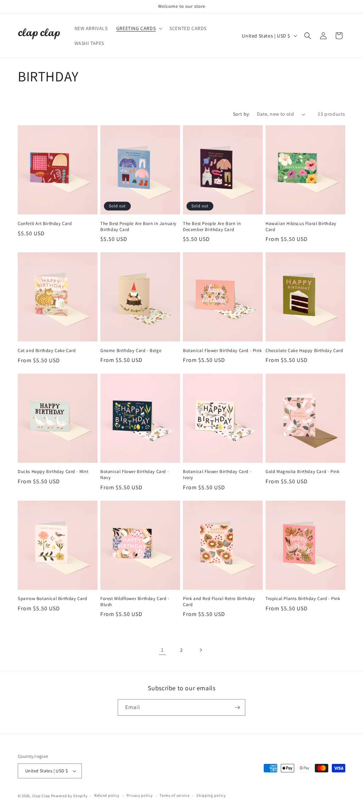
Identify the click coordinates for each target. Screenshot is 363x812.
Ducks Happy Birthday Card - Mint (53, 471)
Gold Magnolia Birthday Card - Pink (302, 471)
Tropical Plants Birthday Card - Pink (303, 598)
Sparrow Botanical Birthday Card (52, 598)
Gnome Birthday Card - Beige (130, 350)
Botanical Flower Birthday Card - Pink (222, 350)
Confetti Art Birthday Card (45, 223)
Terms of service (174, 795)
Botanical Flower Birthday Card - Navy (134, 474)
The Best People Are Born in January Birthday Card (138, 226)
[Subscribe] (237, 707)
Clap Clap (41, 795)
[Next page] (200, 650)
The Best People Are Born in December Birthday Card (212, 226)
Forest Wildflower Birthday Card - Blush (134, 601)
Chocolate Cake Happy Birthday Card (304, 350)
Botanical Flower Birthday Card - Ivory (217, 474)
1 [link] (162, 649)
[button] (138, 28)
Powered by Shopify (69, 795)
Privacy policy (140, 795)
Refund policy (106, 795)
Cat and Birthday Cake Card (47, 350)
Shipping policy (211, 795)
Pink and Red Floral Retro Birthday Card (219, 601)
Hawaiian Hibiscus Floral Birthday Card (301, 226)
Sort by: (241, 114)
